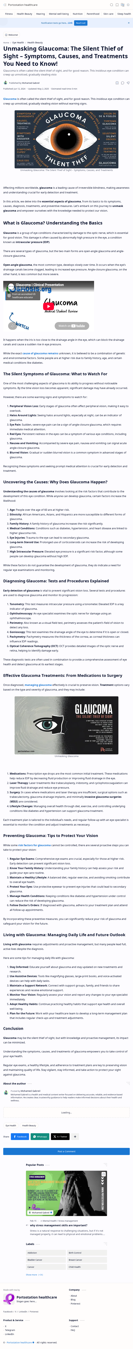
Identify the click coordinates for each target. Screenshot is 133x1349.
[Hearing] (40, 14)
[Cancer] (46, 1267)
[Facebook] (8, 1311)
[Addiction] (46, 1253)
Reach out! (80, 23)
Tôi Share (124, 1342)
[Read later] (117, 82)
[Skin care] (108, 14)
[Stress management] (68, 1220)
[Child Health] (87, 1267)
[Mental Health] (50, 1220)
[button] (4, 4)
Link (70, 22)
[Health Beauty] (24, 14)
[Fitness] (9, 14)
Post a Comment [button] (66, 1151)
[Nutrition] (78, 14)
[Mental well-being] (59, 14)
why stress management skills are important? (58, 1225)
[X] (15, 1311)
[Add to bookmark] (104, 1174)
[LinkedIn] (23, 1311)
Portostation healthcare (22, 5)
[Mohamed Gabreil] (24, 82)
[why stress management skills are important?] (66, 1193)
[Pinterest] (34, 1311)
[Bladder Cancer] (46, 1260)
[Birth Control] (87, 1253)
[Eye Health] (10, 1125)
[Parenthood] (93, 14)
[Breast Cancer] (87, 1260)
